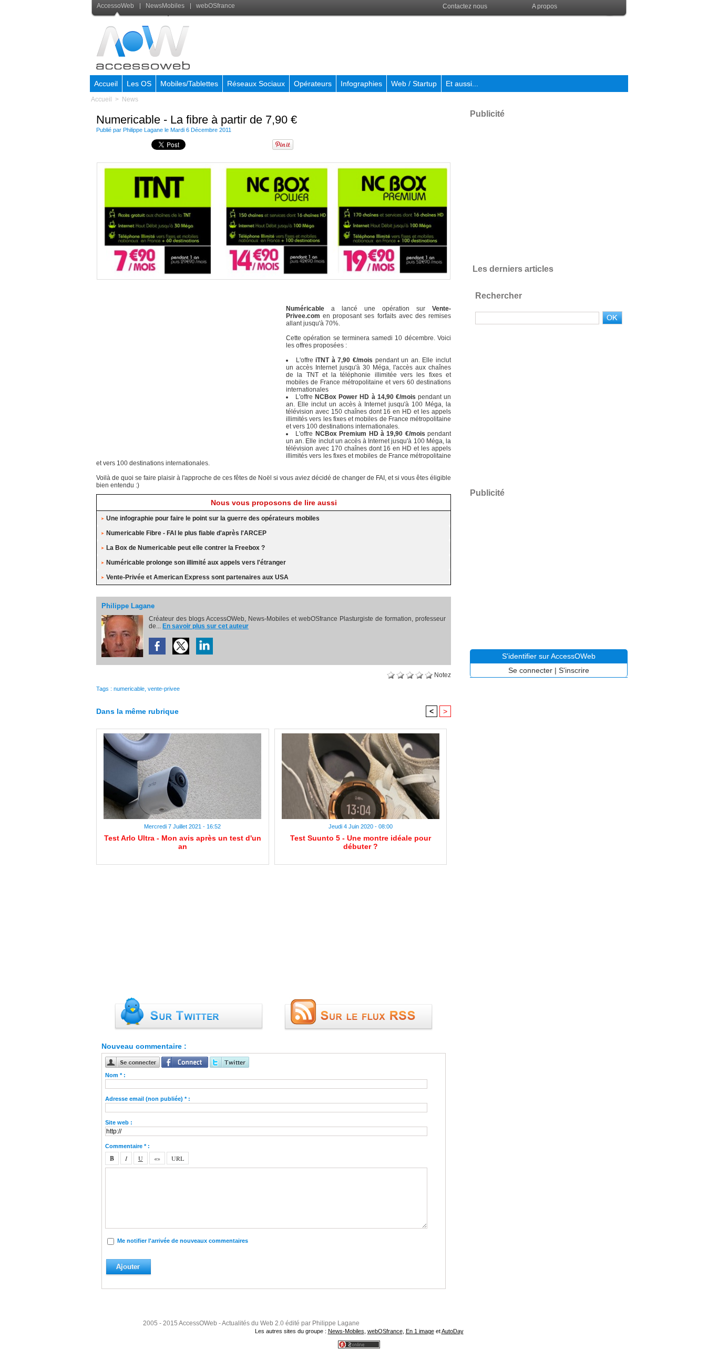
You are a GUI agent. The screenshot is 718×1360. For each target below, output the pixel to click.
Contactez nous (465, 6)
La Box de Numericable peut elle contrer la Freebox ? (185, 547)
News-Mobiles (346, 1331)
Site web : (118, 1122)
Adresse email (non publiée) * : (147, 1099)
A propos (544, 6)
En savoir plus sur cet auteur (205, 626)
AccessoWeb (116, 5)
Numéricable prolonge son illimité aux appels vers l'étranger (196, 562)
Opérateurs (313, 83)
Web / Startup (414, 83)
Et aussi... (462, 83)
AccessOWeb (198, 1323)
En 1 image (420, 1331)
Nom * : (115, 1075)
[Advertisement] (436, 44)
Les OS (139, 83)
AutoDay (453, 1331)
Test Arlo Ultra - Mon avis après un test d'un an (182, 842)
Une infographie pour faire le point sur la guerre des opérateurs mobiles (213, 518)
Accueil (106, 83)
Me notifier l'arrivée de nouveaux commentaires (182, 1241)
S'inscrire (574, 670)
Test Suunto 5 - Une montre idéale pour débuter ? (360, 842)
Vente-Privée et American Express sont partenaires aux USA (197, 577)
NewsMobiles (165, 5)
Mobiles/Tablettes (189, 83)
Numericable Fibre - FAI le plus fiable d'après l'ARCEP (186, 533)
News (130, 99)
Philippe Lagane (143, 130)
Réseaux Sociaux (256, 83)
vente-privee (164, 689)
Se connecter (530, 670)
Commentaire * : (127, 1146)
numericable (129, 689)
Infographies (361, 83)
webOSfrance (214, 5)
